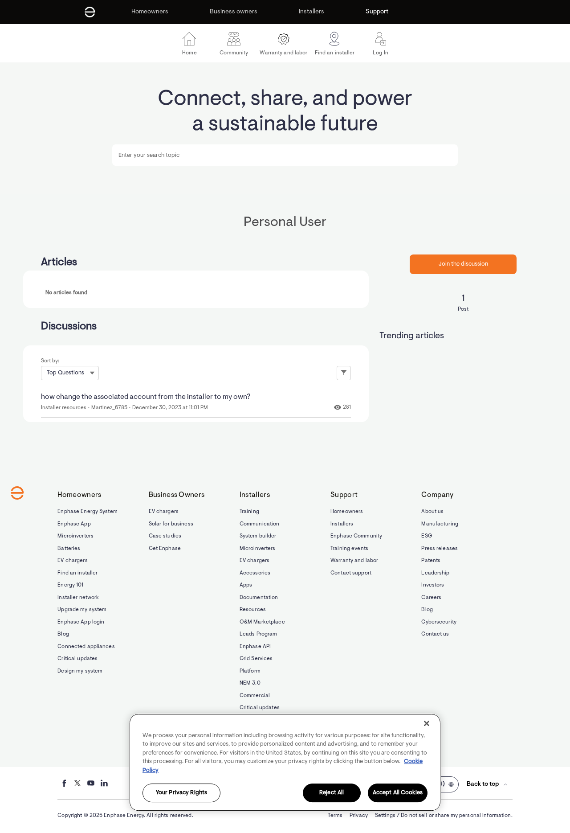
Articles (59, 262)
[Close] (426, 723)
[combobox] (285, 155)
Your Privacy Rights (181, 793)
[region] (285, 762)
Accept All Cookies (398, 793)
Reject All (331, 793)
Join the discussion (463, 264)
